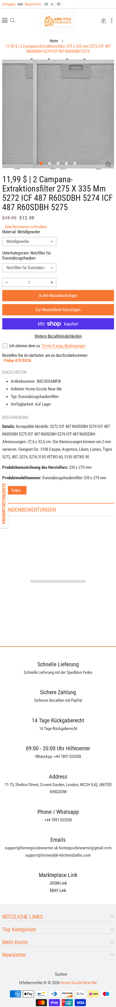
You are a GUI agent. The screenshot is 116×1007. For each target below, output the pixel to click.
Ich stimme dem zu (24, 345)
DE (46, 4)
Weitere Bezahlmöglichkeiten (58, 336)
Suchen (61, 974)
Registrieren (29, 4)
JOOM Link (58, 883)
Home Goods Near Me (79, 982)
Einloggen (9, 4)
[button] (4, 21)
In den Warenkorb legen (58, 295)
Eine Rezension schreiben (26, 226)
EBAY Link (58, 890)
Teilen (16, 490)
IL (52, 4)
